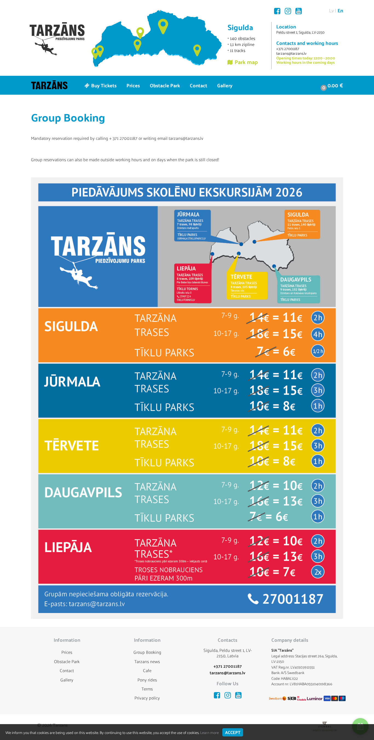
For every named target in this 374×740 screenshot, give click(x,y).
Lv (331, 10)
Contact (198, 85)
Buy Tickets (103, 85)
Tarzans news (147, 661)
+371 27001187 (287, 48)
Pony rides (147, 680)
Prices (133, 85)
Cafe (147, 670)
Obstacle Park (165, 85)
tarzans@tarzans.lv (291, 53)
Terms (147, 689)
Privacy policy (147, 698)
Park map (246, 62)
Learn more (209, 732)
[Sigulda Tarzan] (57, 39)
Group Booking (147, 652)
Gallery (224, 85)
